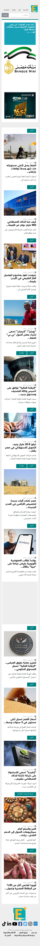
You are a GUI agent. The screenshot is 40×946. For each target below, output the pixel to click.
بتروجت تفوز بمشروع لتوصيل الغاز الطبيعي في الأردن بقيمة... (20, 278)
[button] (18, 86)
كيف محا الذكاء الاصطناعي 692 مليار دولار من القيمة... (21, 223)
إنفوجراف (6, 10)
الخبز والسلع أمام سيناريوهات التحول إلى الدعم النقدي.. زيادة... (20, 832)
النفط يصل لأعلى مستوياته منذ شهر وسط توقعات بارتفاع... (21, 169)
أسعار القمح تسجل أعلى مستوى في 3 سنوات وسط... (20, 721)
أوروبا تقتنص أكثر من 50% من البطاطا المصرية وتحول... (20, 887)
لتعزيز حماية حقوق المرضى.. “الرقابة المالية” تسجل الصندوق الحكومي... (20, 666)
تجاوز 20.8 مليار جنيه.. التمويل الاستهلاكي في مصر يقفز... (20, 448)
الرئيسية (25, 10)
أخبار (19, 10)
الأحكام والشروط (9, 933)
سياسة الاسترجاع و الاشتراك (24, 935)
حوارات (14, 10)
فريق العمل (23, 933)
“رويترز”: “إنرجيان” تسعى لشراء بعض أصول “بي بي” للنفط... (21, 335)
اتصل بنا (8, 935)
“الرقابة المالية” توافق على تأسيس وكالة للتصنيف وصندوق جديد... (21, 391)
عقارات (21, 353)
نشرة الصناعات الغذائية (25, 794)
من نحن (34, 933)
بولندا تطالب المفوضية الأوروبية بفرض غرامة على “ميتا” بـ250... (22, 564)
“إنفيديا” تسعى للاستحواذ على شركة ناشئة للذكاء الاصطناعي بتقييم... (22, 776)
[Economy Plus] (34, 9)
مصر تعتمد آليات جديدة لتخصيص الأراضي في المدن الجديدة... (20, 504)
